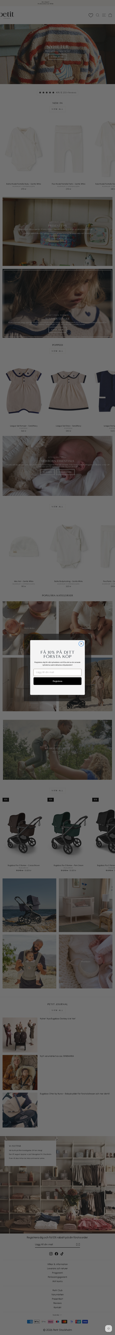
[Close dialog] (81, 643)
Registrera (57, 681)
